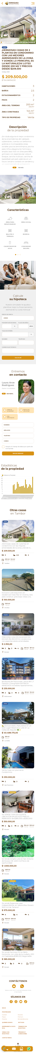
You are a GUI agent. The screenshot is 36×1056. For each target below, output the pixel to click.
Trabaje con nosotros (22, 1027)
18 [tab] (28, 42)
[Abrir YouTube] (20, 1001)
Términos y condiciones (22, 1032)
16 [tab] (24, 42)
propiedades (6, 1012)
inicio (4, 1008)
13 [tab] (20, 42)
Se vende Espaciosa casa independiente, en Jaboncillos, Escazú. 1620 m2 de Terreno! (18, 905)
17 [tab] (26, 42)
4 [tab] (6, 42)
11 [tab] (17, 42)
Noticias (21, 1022)
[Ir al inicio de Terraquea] (12, 3)
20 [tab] (31, 42)
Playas (4, 1017)
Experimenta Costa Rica (8, 1027)
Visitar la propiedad (10, 410)
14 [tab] (21, 42)
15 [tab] (23, 42)
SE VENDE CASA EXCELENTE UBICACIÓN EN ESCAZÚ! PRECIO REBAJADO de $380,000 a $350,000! (17, 817)
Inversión (4, 1014)
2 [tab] (2, 42)
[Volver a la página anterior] (2, 3)
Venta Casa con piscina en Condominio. (13, 771)
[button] (33, 38)
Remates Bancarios (23, 1019)
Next (33, 531)
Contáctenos (7, 1037)
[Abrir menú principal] (33, 3)
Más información (10, 417)
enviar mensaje (18, 453)
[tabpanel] (18, 25)
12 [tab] (18, 42)
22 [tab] (34, 42)
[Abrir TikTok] (25, 1001)
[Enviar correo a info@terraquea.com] (9, 986)
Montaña (20, 1014)
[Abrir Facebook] (11, 1001)
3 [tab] (4, 42)
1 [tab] (1, 42)
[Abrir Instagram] (15, 1001)
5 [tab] (7, 42)
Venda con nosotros (5, 1032)
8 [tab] (12, 42)
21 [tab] (32, 42)
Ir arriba (18, 1046)
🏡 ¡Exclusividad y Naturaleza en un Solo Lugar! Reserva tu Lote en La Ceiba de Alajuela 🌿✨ (16, 728)
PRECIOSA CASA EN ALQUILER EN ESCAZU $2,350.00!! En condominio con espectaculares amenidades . (16, 639)
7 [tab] (10, 42)
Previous (3, 531)
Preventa (4, 1019)
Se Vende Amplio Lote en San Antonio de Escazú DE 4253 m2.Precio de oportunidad (17, 861)
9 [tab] (13, 42)
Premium (20, 1017)
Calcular (18, 357)
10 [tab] (15, 42)
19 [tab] (29, 42)
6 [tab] (9, 42)
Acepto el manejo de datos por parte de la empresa (19, 447)
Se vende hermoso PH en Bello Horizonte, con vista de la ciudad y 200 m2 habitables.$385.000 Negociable (18, 954)
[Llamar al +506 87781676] (26, 986)
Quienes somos (7, 1022)
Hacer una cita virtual (26, 410)
